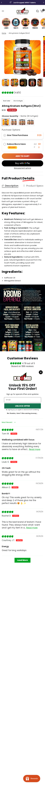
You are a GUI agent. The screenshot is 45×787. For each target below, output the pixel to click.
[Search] (37, 11)
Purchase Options (11, 129)
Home (4, 33)
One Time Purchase (17, 135)
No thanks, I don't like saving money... (22, 413)
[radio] (5, 122)
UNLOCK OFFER (22, 406)
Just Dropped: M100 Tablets (24, 2)
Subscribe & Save (16, 145)
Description (11, 185)
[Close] (41, 372)
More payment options (22, 168)
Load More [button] (22, 560)
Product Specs (35, 185)
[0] (41, 11)
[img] (7, 429)
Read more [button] (34, 449)
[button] (8, 92)
